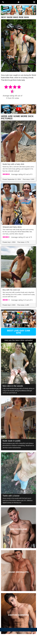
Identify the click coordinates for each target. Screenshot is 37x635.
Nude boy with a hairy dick (13, 164)
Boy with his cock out (11, 290)
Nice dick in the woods (13, 386)
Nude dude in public (12, 441)
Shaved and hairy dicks (12, 227)
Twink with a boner (11, 496)
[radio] (6, 87)
